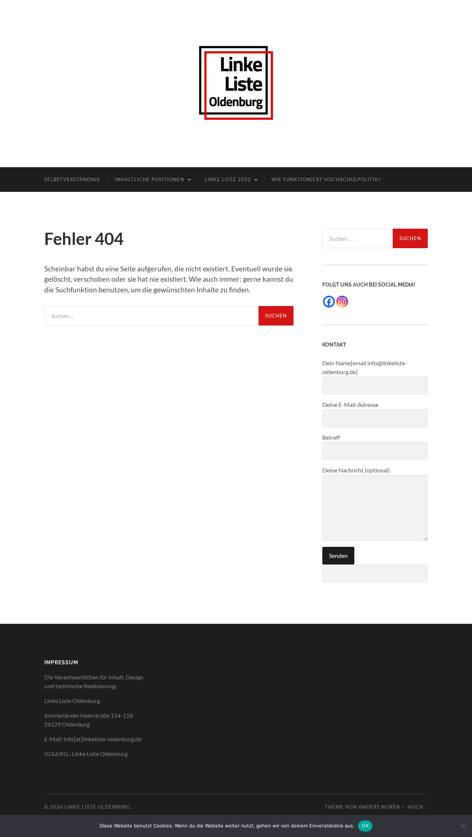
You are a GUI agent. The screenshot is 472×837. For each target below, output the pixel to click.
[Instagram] (342, 301)
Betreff (331, 437)
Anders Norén (379, 807)
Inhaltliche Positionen (149, 179)
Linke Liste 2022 (228, 179)
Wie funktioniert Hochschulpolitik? (326, 179)
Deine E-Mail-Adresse (350, 404)
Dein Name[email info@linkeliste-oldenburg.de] (364, 367)
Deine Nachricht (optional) (356, 470)
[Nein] (462, 826)
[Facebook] (329, 301)
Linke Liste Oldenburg (98, 807)
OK (365, 826)
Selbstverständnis (72, 179)
